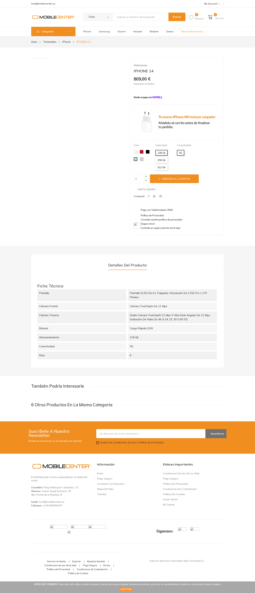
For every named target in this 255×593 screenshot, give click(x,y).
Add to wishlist (147, 189)
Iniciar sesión (170, 499)
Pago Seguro (90, 565)
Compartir (148, 196)
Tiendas (101, 494)
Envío (100, 473)
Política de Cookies (174, 494)
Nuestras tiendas (96, 561)
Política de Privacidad (175, 483)
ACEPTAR (125, 589)
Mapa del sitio (105, 489)
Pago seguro (104, 478)
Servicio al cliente (56, 561)
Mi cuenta (169, 504)
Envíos (106, 565)
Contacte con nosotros (110, 483)
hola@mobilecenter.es (43, 3)
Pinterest (161, 196)
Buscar (177, 16)
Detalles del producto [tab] (127, 265)
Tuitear (154, 196)
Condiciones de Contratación (180, 489)
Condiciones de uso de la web (181, 473)
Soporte (76, 561)
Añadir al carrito (176, 178)
